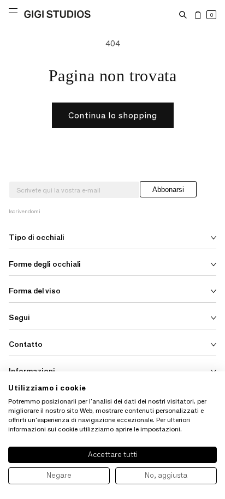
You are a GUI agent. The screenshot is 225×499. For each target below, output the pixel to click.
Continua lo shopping (112, 115)
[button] (183, 14)
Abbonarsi (168, 189)
